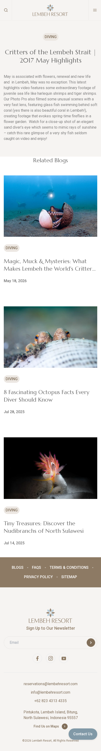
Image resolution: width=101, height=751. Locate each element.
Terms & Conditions (69, 567)
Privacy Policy (38, 577)
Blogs (17, 567)
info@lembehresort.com (50, 692)
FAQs (36, 567)
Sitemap (69, 577)
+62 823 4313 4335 (50, 701)
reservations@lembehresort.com (51, 684)
